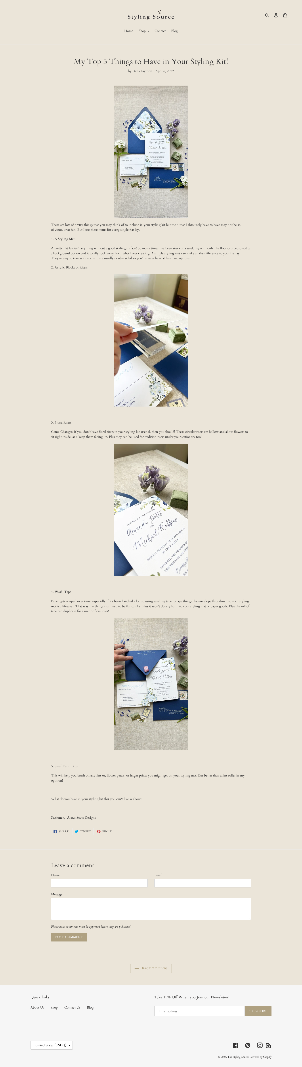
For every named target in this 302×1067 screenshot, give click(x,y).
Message (57, 894)
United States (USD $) (50, 1045)
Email (158, 875)
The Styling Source (238, 1057)
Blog (90, 1007)
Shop (54, 1007)
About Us (37, 1007)
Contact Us (72, 1007)
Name (55, 875)
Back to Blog (154, 968)
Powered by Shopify (260, 1057)
